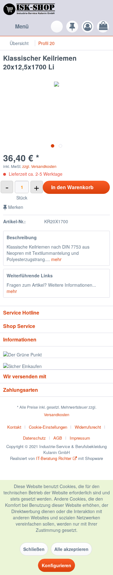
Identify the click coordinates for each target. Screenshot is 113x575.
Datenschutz (34, 438)
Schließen (34, 549)
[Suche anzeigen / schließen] (57, 26)
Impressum (80, 438)
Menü (22, 26)
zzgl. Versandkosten (39, 166)
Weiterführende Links (30, 275)
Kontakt (14, 427)
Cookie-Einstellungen (48, 427)
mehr (56, 259)
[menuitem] (16, 26)
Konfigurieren (56, 565)
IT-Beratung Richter (53, 458)
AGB (57, 438)
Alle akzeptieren (71, 549)
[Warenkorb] (103, 26)
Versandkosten (56, 414)
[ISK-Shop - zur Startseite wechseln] (29, 10)
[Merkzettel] (72, 26)
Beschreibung (22, 237)
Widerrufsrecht (88, 427)
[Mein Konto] (87, 26)
